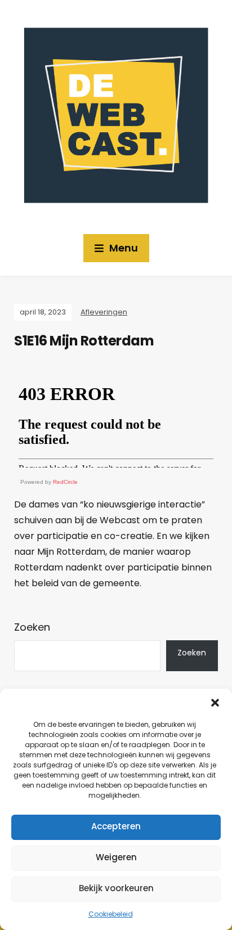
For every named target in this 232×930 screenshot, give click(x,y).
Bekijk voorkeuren (116, 888)
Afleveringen (104, 312)
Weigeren (116, 857)
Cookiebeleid (110, 914)
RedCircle (65, 482)
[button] (215, 702)
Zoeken (32, 627)
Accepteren (116, 826)
